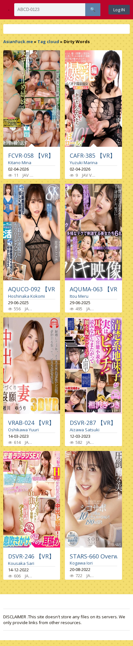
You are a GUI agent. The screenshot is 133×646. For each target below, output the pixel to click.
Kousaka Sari (21, 563)
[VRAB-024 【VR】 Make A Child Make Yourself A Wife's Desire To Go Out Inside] (31, 365)
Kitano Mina (19, 162)
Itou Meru (79, 296)
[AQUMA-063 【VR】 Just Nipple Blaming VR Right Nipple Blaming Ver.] (93, 232)
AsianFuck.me (18, 41)
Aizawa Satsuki (84, 430)
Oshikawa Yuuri (23, 430)
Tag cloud (48, 41)
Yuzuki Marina (83, 162)
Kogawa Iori (81, 563)
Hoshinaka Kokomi (26, 296)
